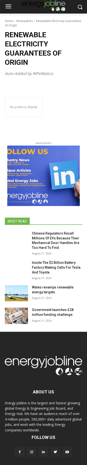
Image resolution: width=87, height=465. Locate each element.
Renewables (24, 21)
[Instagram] (31, 452)
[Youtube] (67, 452)
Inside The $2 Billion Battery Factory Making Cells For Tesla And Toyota (56, 267)
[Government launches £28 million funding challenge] (16, 316)
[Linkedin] (43, 452)
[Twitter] (55, 452)
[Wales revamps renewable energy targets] (16, 293)
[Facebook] (19, 452)
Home (9, 21)
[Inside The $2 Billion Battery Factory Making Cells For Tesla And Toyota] (16, 268)
